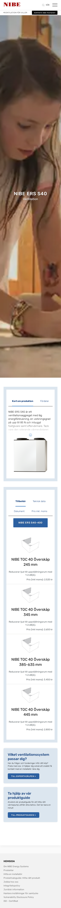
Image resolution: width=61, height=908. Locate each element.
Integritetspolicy (12, 885)
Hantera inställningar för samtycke (21, 893)
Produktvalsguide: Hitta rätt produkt (22, 878)
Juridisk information (14, 889)
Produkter (9, 870)
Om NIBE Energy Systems (16, 866)
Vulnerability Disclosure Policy (19, 897)
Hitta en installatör (13, 874)
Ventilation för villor (16, 13)
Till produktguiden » (23, 815)
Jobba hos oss (11, 882)
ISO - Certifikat (11, 901)
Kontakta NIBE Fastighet (44, 13)
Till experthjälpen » (23, 776)
